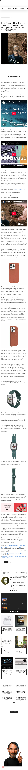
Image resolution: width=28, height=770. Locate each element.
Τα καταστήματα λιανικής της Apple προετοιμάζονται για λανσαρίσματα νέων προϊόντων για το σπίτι (21, 630)
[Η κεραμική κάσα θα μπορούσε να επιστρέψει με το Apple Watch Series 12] (21, 663)
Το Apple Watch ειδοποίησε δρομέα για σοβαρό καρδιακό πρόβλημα (7, 651)
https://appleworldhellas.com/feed (14, 553)
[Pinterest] (9, 70)
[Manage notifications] (3, 767)
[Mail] (12, 590)
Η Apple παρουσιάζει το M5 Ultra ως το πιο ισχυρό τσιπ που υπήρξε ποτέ (7, 692)
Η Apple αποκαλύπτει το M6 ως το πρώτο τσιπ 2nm (21, 692)
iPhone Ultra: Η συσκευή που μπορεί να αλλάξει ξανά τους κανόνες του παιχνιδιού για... (21, 699)
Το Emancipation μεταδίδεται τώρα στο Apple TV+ (6, 574)
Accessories (6, 17)
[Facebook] (2, 70)
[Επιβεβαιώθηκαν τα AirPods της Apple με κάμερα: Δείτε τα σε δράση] (21, 642)
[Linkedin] (10, 590)
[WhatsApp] (12, 70)
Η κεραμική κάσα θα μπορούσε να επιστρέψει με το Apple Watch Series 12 (21, 671)
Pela (14, 564)
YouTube (9, 557)
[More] (15, 70)
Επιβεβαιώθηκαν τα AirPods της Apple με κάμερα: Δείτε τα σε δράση (20, 651)
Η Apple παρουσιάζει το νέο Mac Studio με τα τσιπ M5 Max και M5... (21, 686)
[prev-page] (13, 681)
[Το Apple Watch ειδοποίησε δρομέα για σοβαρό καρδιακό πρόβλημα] (7, 642)
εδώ (7, 519)
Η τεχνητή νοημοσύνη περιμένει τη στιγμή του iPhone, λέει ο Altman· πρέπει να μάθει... (7, 686)
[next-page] (14, 681)
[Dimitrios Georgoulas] (5, 584)
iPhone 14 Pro (20, 562)
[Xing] (16, 590)
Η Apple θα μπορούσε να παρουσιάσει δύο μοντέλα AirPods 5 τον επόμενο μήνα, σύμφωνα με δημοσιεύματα (7, 630)
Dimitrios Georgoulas (18, 577)
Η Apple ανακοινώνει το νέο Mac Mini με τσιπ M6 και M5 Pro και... (7, 698)
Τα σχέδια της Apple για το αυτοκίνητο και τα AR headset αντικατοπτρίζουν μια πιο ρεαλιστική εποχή (21, 574)
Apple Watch (12, 562)
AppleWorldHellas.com (7, 556)
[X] (5, 70)
